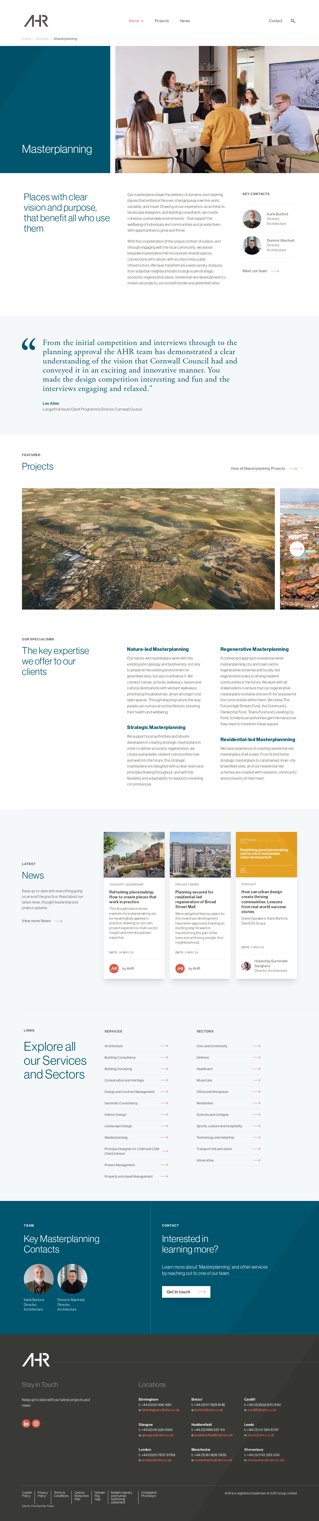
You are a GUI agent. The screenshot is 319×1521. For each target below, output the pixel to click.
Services (42, 38)
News (185, 21)
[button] (136, 21)
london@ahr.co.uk (157, 1460)
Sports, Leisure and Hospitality (219, 1126)
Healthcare (205, 1069)
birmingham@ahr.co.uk (161, 1410)
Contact (276, 21)
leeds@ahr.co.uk (261, 1435)
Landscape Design (118, 1126)
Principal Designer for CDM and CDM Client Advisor (132, 1151)
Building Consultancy (120, 1057)
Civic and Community (212, 1046)
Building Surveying (118, 1069)
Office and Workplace (212, 1092)
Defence (203, 1057)
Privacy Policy (43, 1494)
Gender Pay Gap (100, 1496)
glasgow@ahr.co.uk (158, 1435)
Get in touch (178, 1291)
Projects (162, 21)
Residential (205, 1103)
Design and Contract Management (130, 1092)
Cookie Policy (27, 1494)
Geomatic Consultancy (121, 1103)
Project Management (120, 1165)
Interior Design (116, 1114)
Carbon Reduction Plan (81, 1496)
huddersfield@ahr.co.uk (214, 1435)
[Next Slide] (297, 548)
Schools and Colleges (213, 1114)
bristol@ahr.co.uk (209, 1410)
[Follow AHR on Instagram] (36, 1423)
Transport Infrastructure (214, 1149)
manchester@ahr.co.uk (213, 1460)
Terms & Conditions (61, 1494)
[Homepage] (38, 21)
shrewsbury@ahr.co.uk (266, 1460)
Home (26, 39)
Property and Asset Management (129, 1176)
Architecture (114, 1046)
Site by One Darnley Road (37, 1506)
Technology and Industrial (215, 1137)
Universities (205, 1160)
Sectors (205, 1031)
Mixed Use (204, 1080)
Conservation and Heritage (124, 1080)
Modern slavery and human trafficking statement (121, 1497)
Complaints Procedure (149, 1494)
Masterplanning (65, 38)
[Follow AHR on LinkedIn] (26, 1423)
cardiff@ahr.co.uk (262, 1410)
